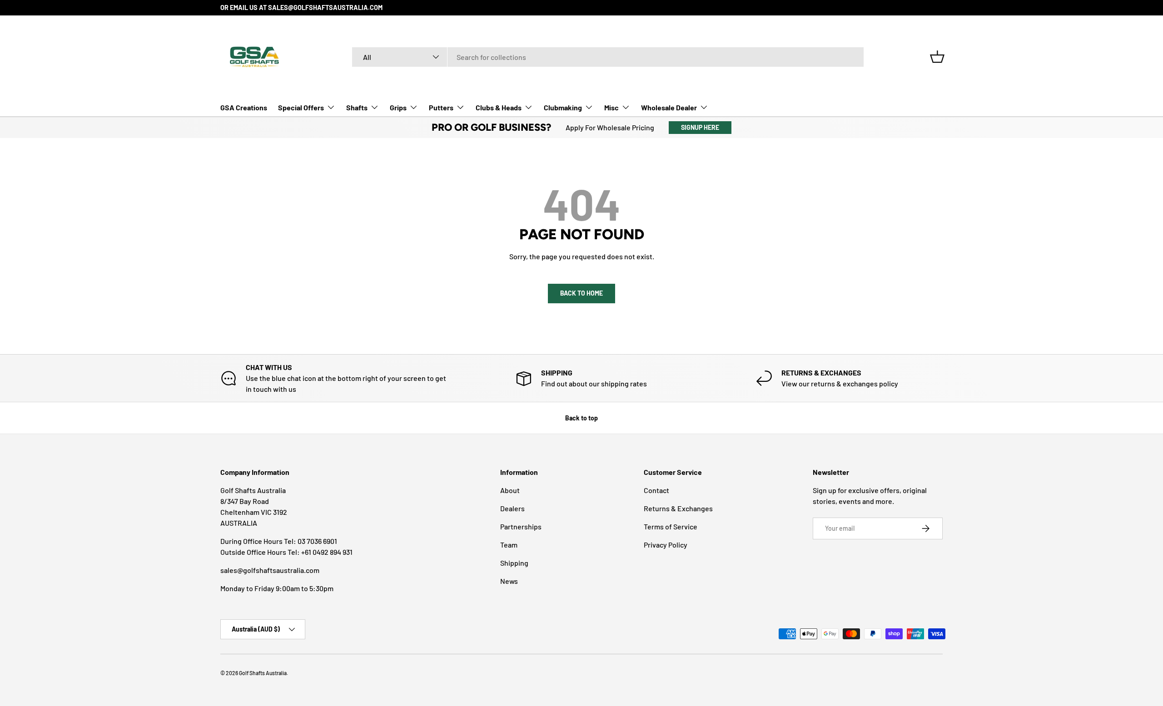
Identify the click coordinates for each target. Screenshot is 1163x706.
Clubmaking (563, 107)
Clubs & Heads (499, 107)
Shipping (514, 562)
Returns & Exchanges (678, 508)
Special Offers (301, 107)
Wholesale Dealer (669, 107)
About (510, 490)
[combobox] (608, 57)
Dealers (512, 508)
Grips (398, 107)
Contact (656, 490)
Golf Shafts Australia (263, 673)
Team (508, 544)
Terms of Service (670, 526)
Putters (441, 107)
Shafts (357, 107)
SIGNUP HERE (700, 127)
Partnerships (521, 526)
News (509, 581)
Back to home (581, 293)
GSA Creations (243, 107)
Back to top (581, 418)
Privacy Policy (665, 544)
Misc (611, 107)
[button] (937, 57)
